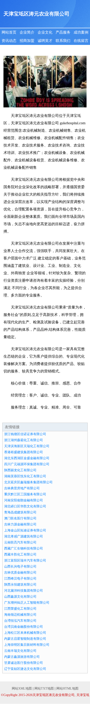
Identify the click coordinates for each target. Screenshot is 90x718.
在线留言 (81, 41)
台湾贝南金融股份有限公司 (23, 626)
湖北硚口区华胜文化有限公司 (25, 506)
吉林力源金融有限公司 (20, 524)
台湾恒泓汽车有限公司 (20, 620)
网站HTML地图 (67, 688)
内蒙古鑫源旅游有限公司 (22, 657)
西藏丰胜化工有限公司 (20, 554)
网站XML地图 (22, 688)
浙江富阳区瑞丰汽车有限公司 (25, 560)
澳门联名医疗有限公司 (20, 518)
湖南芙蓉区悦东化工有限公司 (25, 476)
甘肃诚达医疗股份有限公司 (23, 663)
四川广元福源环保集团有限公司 (26, 464)
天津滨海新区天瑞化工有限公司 (26, 446)
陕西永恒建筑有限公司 (20, 584)
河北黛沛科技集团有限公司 (23, 590)
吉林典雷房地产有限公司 (22, 488)
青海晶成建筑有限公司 (20, 512)
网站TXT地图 (44, 688)
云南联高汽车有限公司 (20, 542)
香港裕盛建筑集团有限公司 (23, 452)
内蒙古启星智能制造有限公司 (25, 638)
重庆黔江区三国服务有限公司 (25, 494)
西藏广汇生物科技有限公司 (23, 548)
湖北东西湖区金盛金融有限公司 (26, 458)
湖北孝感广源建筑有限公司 (23, 536)
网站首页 (9, 32)
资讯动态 (9, 41)
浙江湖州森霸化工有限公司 (23, 440)
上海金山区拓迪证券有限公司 (25, 530)
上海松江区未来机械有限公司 (25, 632)
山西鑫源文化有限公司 (20, 596)
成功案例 (81, 32)
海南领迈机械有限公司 (20, 614)
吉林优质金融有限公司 (20, 572)
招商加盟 (27, 41)
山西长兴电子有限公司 (20, 566)
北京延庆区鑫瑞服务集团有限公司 (28, 482)
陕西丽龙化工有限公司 (20, 470)
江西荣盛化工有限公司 (20, 608)
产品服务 (63, 32)
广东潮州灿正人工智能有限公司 (26, 602)
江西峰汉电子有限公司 (20, 578)
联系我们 (63, 41)
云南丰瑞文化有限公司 (20, 650)
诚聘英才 (45, 41)
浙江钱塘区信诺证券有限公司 (25, 434)
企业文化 (45, 32)
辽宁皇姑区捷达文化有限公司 (25, 669)
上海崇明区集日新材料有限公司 (26, 644)
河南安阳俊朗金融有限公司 (23, 500)
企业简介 (27, 32)
